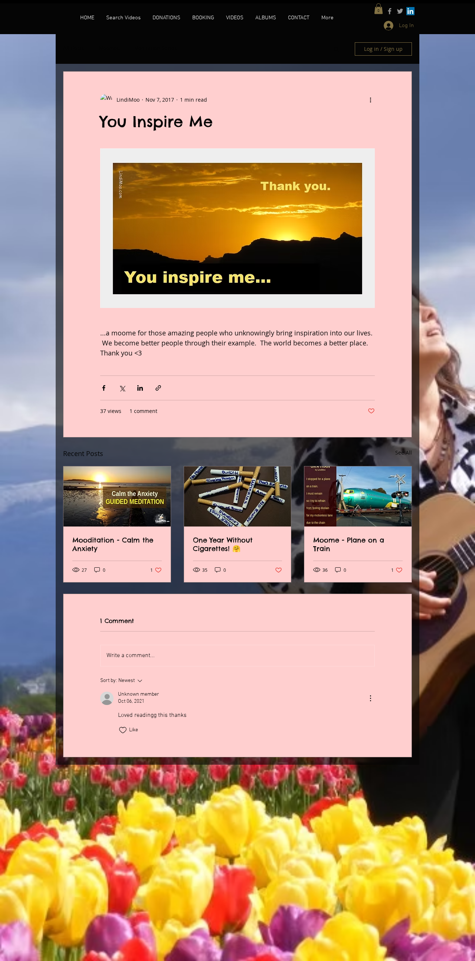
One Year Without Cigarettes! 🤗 (223, 544)
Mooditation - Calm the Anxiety (112, 544)
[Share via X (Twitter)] (121, 387)
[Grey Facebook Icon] (390, 11)
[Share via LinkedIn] (140, 387)
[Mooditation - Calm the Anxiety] (117, 496)
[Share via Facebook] (103, 387)
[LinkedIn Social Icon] (410, 11)
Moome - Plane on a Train (348, 544)
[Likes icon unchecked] (123, 730)
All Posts (73, 48)
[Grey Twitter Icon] (400, 11)
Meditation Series (155, 48)
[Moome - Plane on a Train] (358, 496)
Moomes (109, 48)
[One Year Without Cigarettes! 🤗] (237, 496)
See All (403, 452)
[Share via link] (158, 387)
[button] (378, 8)
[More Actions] (370, 698)
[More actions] (370, 99)
